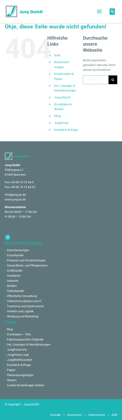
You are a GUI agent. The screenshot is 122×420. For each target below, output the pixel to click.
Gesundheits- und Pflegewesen (27, 265)
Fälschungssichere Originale (25, 339)
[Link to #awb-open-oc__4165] (112, 11)
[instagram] (7, 237)
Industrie (12, 280)
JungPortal (61, 123)
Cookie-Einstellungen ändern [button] (25, 385)
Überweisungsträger (20, 375)
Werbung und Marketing (22, 316)
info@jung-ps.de (15, 194)
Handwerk (13, 275)
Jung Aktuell (62, 97)
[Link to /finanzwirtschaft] (5, 255)
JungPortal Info (17, 349)
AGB (113, 414)
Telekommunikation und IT (24, 301)
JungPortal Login (18, 354)
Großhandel (14, 270)
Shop (57, 116)
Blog (10, 329)
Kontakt (57, 414)
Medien (12, 285)
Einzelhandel (15, 255)
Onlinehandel (15, 291)
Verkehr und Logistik (20, 311)
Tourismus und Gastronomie (25, 306)
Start (57, 55)
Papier (11, 370)
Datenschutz (97, 414)
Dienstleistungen (18, 250)
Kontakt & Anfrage (66, 129)
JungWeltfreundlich (19, 359)
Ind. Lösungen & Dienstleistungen (29, 344)
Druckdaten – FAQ (19, 334)
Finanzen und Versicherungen (26, 260)
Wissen (12, 380)
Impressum (74, 414)
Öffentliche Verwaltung (22, 296)
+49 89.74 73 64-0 (22, 182)
